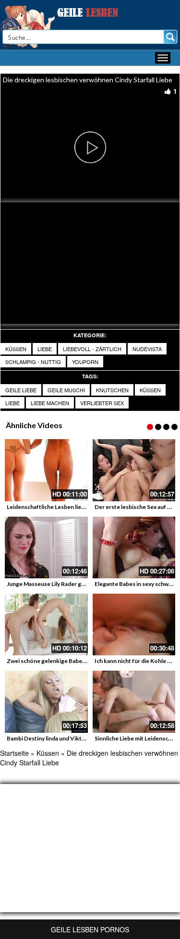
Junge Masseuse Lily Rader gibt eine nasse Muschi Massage (84, 583)
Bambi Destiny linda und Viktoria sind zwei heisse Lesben (81, 738)
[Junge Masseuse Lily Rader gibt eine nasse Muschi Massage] (46, 547)
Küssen (15, 349)
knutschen (112, 390)
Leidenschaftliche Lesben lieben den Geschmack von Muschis (87, 506)
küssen (150, 390)
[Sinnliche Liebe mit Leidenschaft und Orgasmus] (134, 701)
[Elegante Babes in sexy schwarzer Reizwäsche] (134, 547)
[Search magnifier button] (170, 37)
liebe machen (50, 403)
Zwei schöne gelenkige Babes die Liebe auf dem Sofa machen (87, 660)
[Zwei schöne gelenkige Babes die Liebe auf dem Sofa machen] (46, 624)
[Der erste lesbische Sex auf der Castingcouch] (134, 470)
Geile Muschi (66, 390)
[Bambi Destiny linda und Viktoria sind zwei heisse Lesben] (46, 701)
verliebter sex (102, 403)
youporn (85, 361)
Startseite (14, 753)
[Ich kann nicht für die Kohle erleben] (134, 624)
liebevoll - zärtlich (92, 349)
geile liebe (20, 390)
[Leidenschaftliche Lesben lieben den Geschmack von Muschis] (46, 470)
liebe (44, 349)
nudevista (147, 349)
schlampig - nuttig (33, 361)
